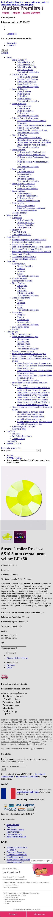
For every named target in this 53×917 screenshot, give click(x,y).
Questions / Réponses (16, 852)
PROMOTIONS (14, 458)
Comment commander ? (17, 854)
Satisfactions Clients (15, 829)
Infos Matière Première (16, 837)
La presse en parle (14, 834)
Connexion (11, 45)
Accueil (4, 53)
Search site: (6, 450)
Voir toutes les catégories (28, 72)
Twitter (10, 667)
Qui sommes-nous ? (15, 862)
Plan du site (11, 827)
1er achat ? (11, 850)
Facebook (11, 665)
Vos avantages (13, 832)
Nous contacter (13, 824)
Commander (12, 34)
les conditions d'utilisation (27, 776)
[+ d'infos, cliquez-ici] (19, 811)
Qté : (3, 642)
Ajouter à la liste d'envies (17, 658)
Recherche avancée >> (11, 448)
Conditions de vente (15, 857)
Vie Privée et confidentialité (18, 859)
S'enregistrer (12, 43)
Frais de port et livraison (17, 847)
